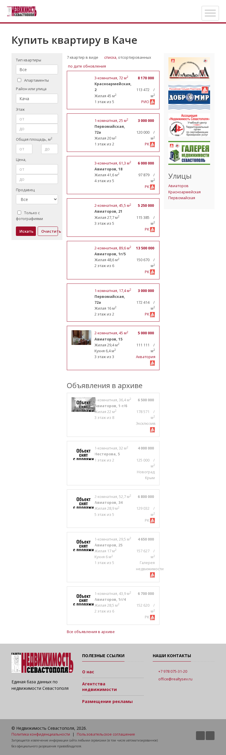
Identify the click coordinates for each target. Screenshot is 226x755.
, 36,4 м (112, 399)
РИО (145, 101)
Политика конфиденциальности (40, 734)
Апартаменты (36, 80)
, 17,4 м (112, 290)
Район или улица (31, 88)
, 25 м (111, 120)
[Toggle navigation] (210, 13)
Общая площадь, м (34, 139)
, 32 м (111, 448)
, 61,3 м (112, 163)
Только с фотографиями (29, 215)
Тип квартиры (28, 60)
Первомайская (181, 197)
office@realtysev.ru (175, 679)
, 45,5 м (112, 205)
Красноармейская (184, 191)
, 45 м (111, 332)
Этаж (20, 109)
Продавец (25, 189)
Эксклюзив (146, 423)
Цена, (21, 159)
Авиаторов (178, 185)
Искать (26, 231)
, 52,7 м (112, 496)
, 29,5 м (112, 539)
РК (147, 144)
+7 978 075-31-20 (172, 671)
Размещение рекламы (107, 701)
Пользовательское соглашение (106, 734)
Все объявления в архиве (91, 631)
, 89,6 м (112, 248)
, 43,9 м (112, 593)
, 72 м (111, 78)
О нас (88, 672)
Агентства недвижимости (99, 686)
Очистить (49, 231)
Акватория (145, 356)
